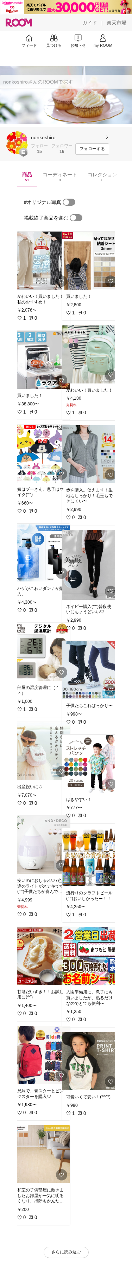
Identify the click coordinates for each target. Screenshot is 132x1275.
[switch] (69, 202)
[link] (41, 261)
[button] (17, 142)
